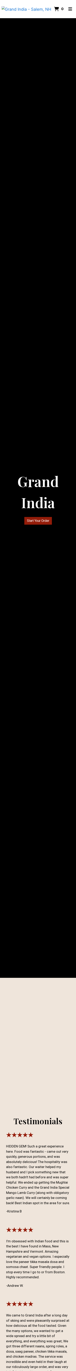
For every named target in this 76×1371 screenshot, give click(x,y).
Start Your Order (38, 521)
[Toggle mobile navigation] (70, 9)
